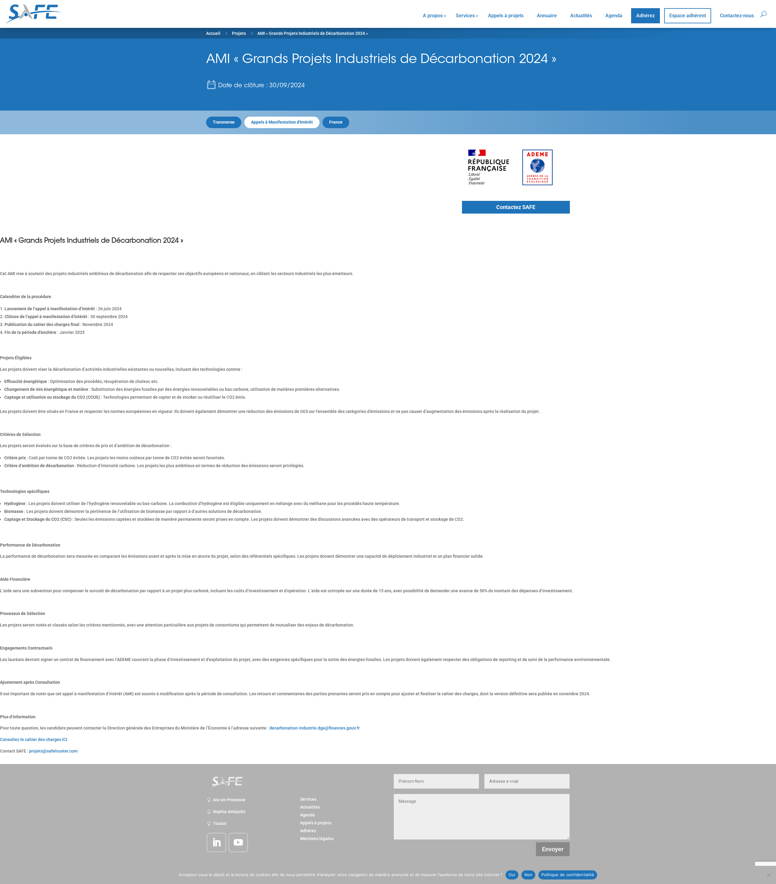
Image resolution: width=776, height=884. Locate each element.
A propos (433, 15)
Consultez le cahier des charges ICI (33, 739)
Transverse (224, 122)
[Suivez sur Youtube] (238, 842)
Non (528, 874)
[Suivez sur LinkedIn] (216, 842)
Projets (239, 33)
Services (465, 15)
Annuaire (547, 15)
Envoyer (553, 849)
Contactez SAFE (515, 207)
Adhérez (645, 15)
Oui (512, 874)
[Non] (768, 875)
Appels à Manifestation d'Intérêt (282, 122)
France (336, 122)
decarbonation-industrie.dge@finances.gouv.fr (314, 728)
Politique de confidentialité (567, 874)
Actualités (581, 15)
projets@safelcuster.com (53, 751)
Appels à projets (505, 15)
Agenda (613, 15)
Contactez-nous (737, 15)
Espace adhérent (687, 15)
